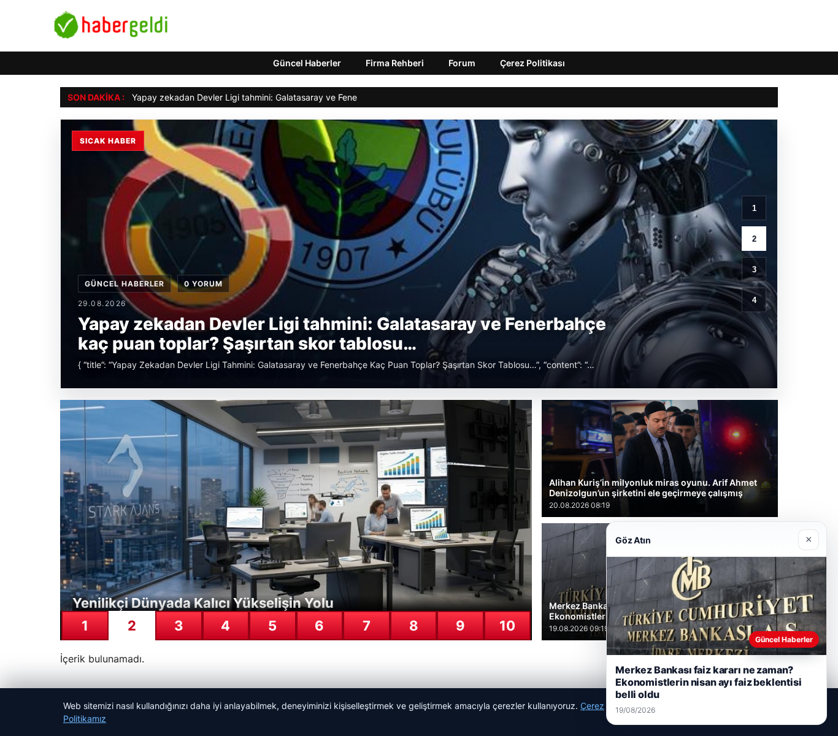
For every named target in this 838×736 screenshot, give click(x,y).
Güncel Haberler (307, 63)
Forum (461, 63)
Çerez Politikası (532, 63)
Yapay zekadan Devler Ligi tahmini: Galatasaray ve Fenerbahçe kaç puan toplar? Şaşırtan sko (319, 97)
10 (507, 626)
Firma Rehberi (395, 63)
